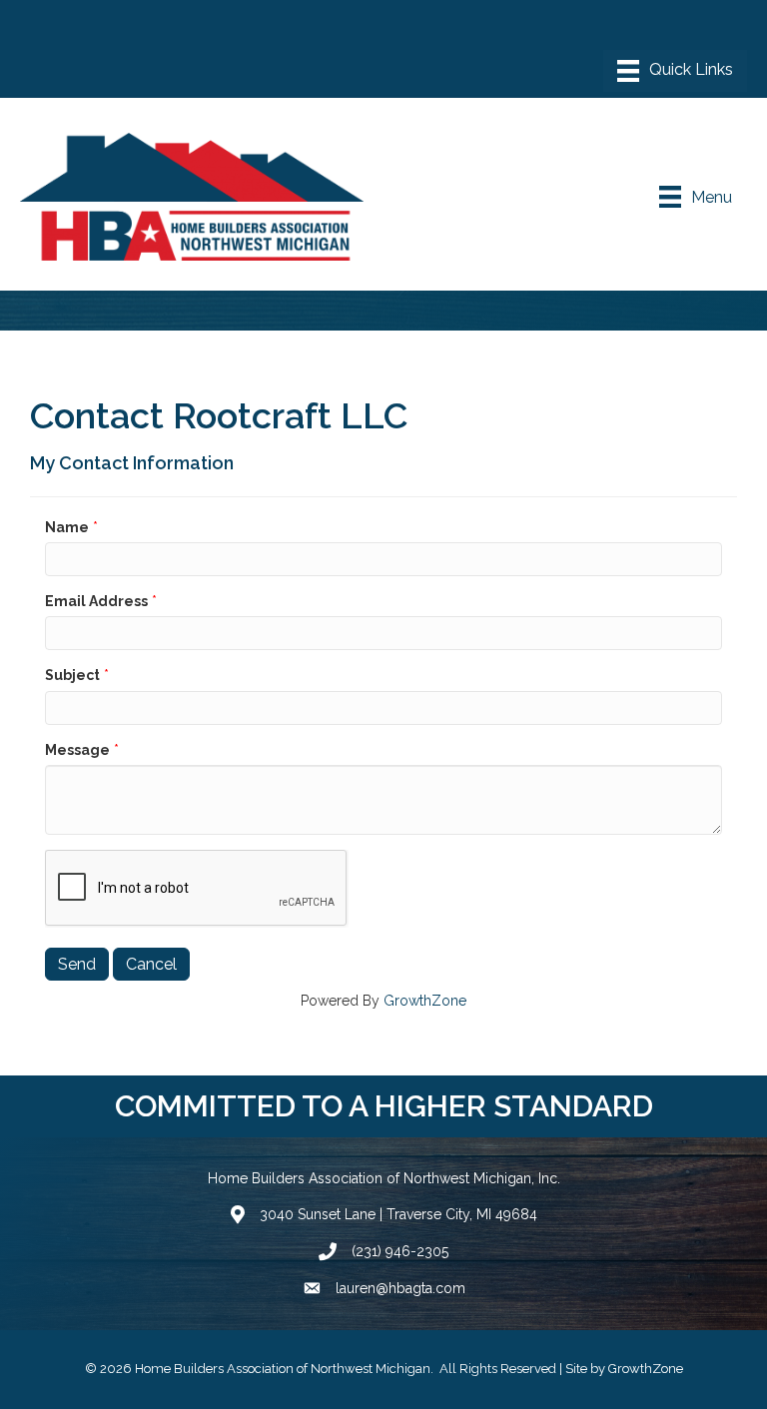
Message (77, 750)
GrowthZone (425, 1001)
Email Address (96, 601)
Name (67, 527)
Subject (72, 675)
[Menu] (675, 71)
